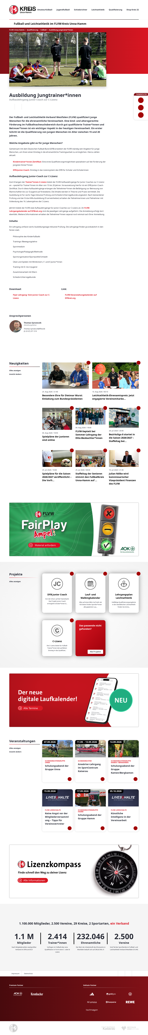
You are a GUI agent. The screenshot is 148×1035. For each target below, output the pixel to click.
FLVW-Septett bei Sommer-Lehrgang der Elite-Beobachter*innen (89, 435)
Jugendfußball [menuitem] (63, 9)
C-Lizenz (57, 641)
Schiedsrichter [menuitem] (80, 9)
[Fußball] (141, 100)
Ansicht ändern (15, 374)
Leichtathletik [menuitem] (98, 9)
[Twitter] (18, 107)
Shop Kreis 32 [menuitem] (132, 9)
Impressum (15, 973)
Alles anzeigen (15, 370)
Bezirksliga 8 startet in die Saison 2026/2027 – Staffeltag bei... (122, 438)
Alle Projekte (95, 651)
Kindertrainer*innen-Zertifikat (27, 161)
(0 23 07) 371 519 (30, 331)
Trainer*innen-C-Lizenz (36, 182)
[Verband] (141, 115)
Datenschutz (28, 973)
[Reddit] (25, 107)
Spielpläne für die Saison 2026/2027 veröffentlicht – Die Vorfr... (56, 477)
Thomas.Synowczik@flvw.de (34, 329)
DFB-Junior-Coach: (21, 170)
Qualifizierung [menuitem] (115, 9)
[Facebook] (11, 107)
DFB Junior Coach (57, 594)
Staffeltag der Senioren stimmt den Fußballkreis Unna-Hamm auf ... (90, 477)
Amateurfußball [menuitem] (44, 9)
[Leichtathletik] (141, 107)
